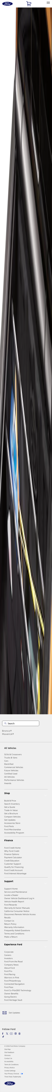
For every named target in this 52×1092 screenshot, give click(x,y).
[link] (7, 1049)
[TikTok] (3, 1036)
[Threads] (19, 1034)
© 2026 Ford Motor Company (14, 1046)
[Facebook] (3, 1034)
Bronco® (7, 730)
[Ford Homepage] (9, 1085)
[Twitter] (7, 1034)
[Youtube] (11, 1034)
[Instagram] (16, 1034)
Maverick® (8, 734)
